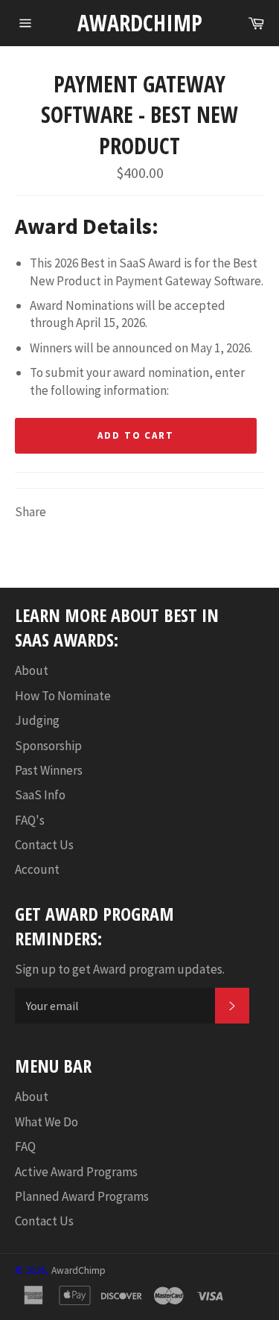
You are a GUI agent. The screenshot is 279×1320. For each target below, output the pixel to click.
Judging (37, 720)
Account (37, 869)
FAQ (25, 1146)
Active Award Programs (76, 1172)
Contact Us (44, 845)
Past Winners (49, 770)
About (31, 670)
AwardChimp (139, 22)
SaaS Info (40, 795)
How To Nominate (63, 696)
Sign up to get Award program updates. (120, 969)
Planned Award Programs (82, 1196)
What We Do (46, 1122)
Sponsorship (48, 745)
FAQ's (30, 820)
